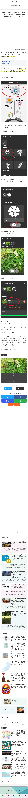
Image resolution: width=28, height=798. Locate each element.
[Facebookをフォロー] (20, 397)
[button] (25, 390)
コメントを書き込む (14, 722)
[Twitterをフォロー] (7, 397)
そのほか (4, 355)
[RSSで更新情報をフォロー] (14, 404)
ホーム (7, 793)
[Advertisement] (14, 33)
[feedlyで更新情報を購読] (20, 401)
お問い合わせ (20, 793)
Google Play (6, 61)
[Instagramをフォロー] (7, 401)
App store (6, 63)
